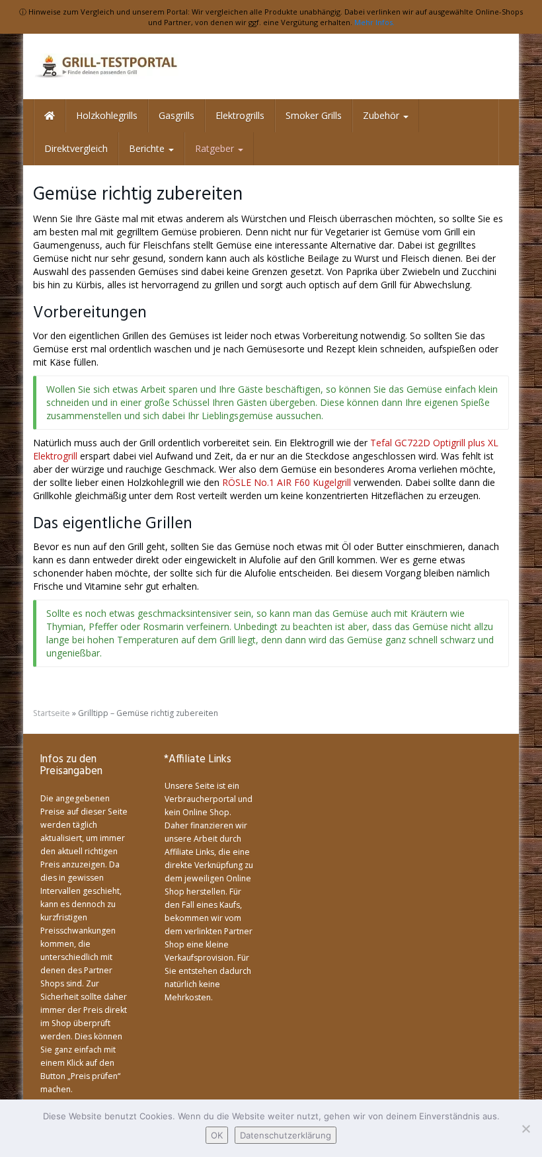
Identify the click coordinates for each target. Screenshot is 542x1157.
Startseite (51, 713)
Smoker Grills (314, 115)
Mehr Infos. (374, 22)
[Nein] (525, 1128)
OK (217, 1135)
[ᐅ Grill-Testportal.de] (105, 66)
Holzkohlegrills (106, 115)
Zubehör (382, 115)
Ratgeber (216, 148)
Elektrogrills (239, 115)
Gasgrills (176, 115)
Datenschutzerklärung (285, 1135)
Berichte (148, 148)
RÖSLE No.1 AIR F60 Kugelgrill (288, 482)
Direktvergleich (76, 148)
